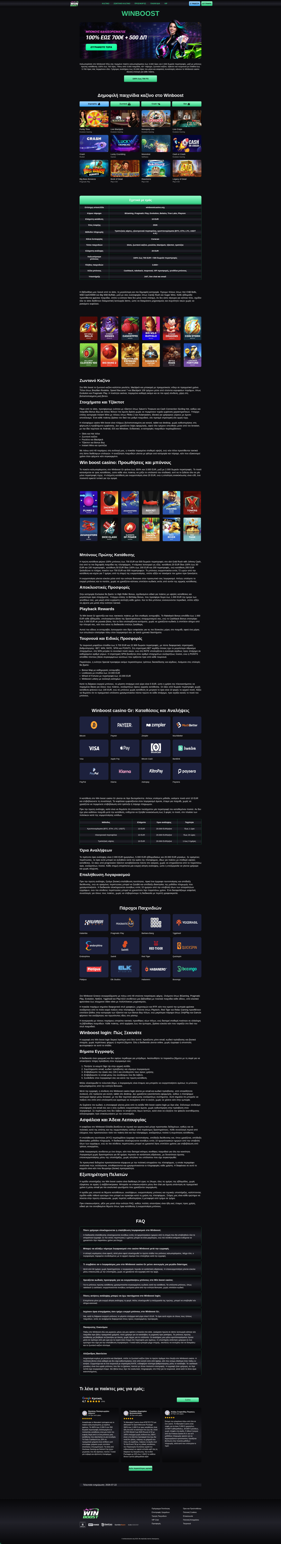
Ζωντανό (123, 104)
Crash (154, 104)
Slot (185, 104)
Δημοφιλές (92, 104)
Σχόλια (187, 1400)
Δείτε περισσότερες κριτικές (140, 1468)
